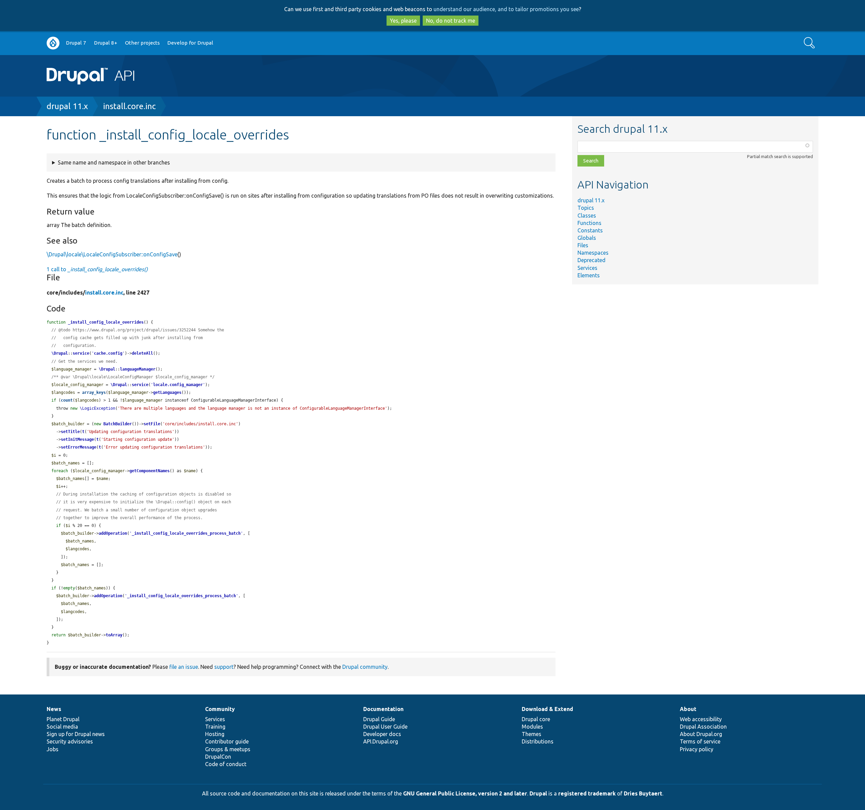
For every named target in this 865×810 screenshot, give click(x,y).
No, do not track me (450, 21)
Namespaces (593, 253)
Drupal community (365, 667)
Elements (588, 275)
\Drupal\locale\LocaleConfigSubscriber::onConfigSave (112, 254)
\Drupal (59, 353)
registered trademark (587, 793)
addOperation (113, 533)
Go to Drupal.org (53, 43)
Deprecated (591, 260)
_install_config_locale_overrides (106, 322)
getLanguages (167, 392)
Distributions (537, 741)
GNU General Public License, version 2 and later (465, 793)
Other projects (142, 43)
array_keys (94, 392)
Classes (586, 215)
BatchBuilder (117, 424)
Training (215, 727)
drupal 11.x (67, 106)
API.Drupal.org (380, 741)
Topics (585, 208)
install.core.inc (129, 106)
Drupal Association (703, 727)
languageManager (137, 369)
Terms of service (700, 741)
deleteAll (142, 353)
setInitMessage (77, 439)
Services (587, 268)
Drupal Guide (379, 719)
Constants (590, 230)
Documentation (383, 709)
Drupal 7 (76, 43)
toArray (114, 635)
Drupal (538, 793)
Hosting (214, 734)
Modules (532, 727)
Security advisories (70, 741)
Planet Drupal (63, 719)
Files (582, 245)
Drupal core (536, 719)
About (688, 709)
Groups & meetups (227, 749)
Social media (62, 727)
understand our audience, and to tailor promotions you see (506, 9)
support (223, 667)
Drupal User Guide (385, 727)
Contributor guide (227, 741)
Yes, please (403, 21)
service (81, 353)
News (54, 709)
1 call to (97, 269)
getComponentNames (149, 471)
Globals (586, 238)
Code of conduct (225, 764)
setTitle (70, 431)
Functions (589, 223)
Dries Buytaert (643, 793)
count (67, 400)
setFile (152, 424)
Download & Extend (547, 709)
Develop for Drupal (190, 43)
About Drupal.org (701, 734)
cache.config (108, 353)
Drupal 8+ (105, 43)
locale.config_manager (178, 384)
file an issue (183, 667)
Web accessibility (701, 719)
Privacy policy (696, 749)
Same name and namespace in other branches (114, 162)
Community (220, 709)
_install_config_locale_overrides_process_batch (186, 533)
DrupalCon (218, 757)
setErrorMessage (78, 447)
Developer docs (382, 734)
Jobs (52, 749)
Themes (531, 734)
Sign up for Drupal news (76, 734)
